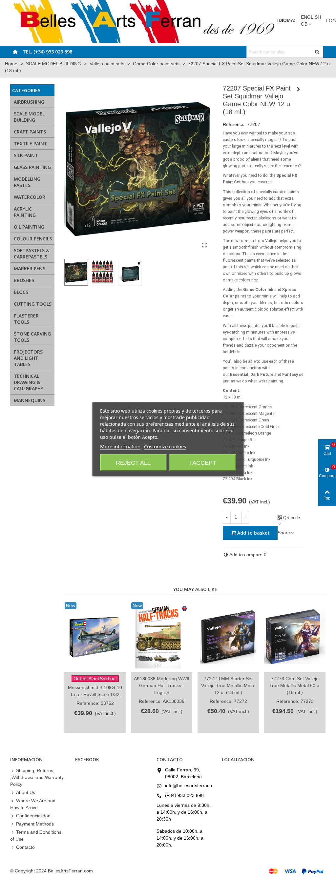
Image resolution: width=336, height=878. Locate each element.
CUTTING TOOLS (33, 304)
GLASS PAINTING (32, 167)
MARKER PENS (29, 268)
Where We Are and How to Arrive (32, 804)
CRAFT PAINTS (30, 132)
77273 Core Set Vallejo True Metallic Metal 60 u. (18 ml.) (295, 685)
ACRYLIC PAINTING (25, 212)
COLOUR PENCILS (33, 238)
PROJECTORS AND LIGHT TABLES (28, 358)
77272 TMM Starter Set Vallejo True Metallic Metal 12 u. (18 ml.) (228, 685)
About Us (25, 792)
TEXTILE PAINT (30, 143)
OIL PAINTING (29, 227)
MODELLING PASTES (27, 182)
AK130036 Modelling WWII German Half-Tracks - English (161, 685)
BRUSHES (24, 280)
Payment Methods (35, 824)
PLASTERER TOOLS (26, 319)
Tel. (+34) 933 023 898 (47, 52)
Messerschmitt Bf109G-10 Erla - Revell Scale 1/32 (95, 691)
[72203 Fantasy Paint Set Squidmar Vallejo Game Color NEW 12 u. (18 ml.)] (298, 89)
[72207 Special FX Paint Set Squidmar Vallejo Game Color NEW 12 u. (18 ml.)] (205, 245)
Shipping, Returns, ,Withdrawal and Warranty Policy (37, 777)
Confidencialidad (33, 815)
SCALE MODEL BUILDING (29, 117)
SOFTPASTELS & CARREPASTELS (31, 253)
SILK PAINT (26, 155)
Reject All (133, 462)
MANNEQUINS (29, 400)
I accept (202, 462)
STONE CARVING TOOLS (32, 337)
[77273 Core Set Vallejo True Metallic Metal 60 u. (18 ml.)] (295, 637)
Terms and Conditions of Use (35, 835)
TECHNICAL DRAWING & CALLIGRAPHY (28, 382)
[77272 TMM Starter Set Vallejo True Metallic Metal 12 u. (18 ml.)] (228, 637)
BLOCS (21, 292)
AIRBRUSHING (29, 102)
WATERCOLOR (29, 197)
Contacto (25, 847)
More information (120, 446)
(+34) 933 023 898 (184, 795)
